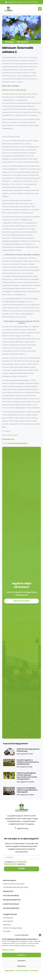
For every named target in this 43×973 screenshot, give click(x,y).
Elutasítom (21, 961)
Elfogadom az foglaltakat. (15, 863)
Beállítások (21, 966)
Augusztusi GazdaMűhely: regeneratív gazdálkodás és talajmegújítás (27, 790)
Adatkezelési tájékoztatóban (15, 863)
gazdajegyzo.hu (8, 439)
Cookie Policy (9, 970)
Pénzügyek (9, 42)
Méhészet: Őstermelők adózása (14, 90)
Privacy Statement (22, 970)
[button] (40, 935)
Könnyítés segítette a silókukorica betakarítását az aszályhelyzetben (28, 762)
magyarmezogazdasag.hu (18, 443)
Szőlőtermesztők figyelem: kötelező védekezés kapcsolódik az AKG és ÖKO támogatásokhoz (27, 776)
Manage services (8, 950)
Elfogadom (21, 955)
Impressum (34, 970)
